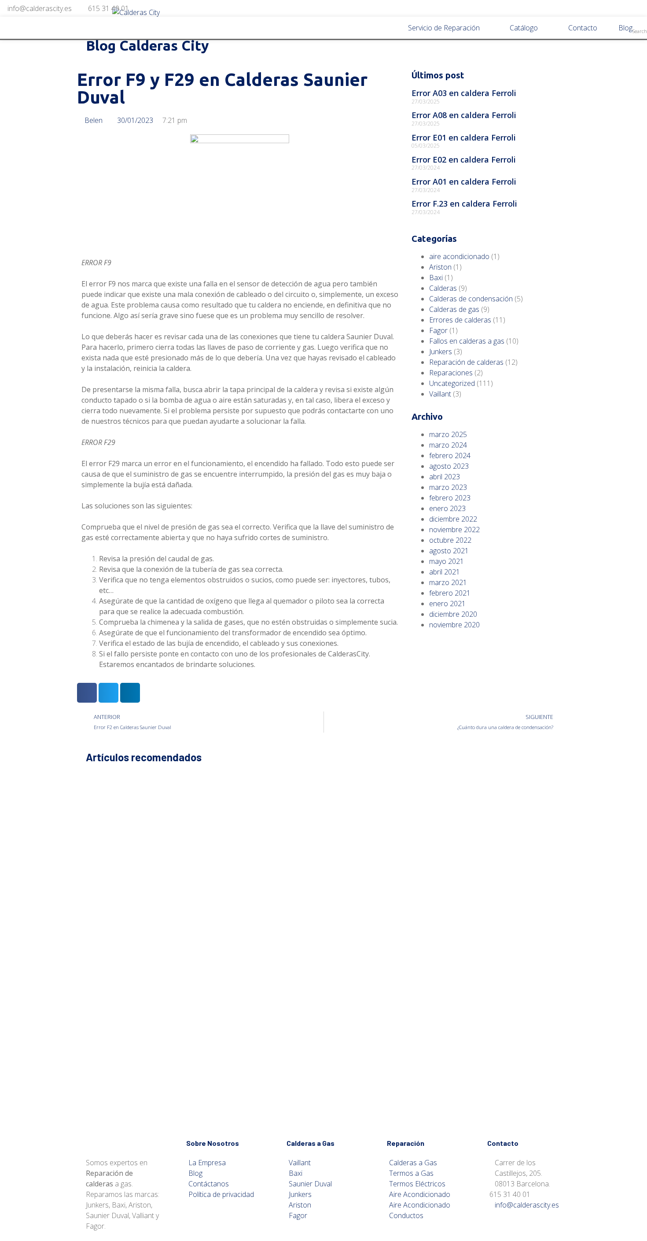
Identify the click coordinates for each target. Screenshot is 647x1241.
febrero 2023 (450, 498)
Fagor (438, 330)
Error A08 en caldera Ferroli (464, 115)
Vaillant (440, 394)
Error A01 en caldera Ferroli (464, 181)
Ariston (440, 267)
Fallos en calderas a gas (466, 341)
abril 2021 (444, 572)
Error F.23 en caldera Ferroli (464, 203)
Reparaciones (451, 373)
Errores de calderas (460, 320)
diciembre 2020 (453, 614)
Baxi (436, 277)
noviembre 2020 (454, 625)
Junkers (440, 351)
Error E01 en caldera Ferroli (464, 137)
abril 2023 (444, 477)
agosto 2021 (449, 551)
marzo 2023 (448, 487)
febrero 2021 (450, 593)
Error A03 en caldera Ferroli (464, 93)
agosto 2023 (449, 466)
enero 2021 (447, 603)
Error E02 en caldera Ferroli (464, 159)
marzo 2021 (448, 582)
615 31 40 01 (108, 8)
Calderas (443, 288)
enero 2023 (447, 508)
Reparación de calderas (466, 362)
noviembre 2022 (454, 529)
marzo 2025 (448, 434)
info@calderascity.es (39, 8)
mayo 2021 (446, 561)
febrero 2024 (450, 455)
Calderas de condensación (471, 299)
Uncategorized (452, 383)
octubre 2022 (450, 540)
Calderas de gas (454, 309)
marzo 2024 (448, 445)
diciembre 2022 (453, 519)
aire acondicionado (459, 256)
